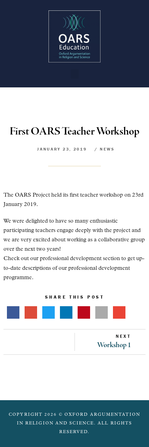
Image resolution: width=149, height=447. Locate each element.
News (107, 149)
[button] (75, 74)
